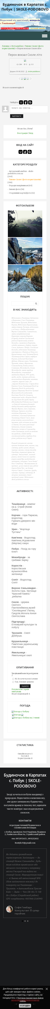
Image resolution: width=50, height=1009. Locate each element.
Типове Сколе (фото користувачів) (25, 179)
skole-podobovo (34, 71)
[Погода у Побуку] (20, 711)
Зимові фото (14, 189)
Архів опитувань (20, 690)
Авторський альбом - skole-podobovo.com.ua (21, 172)
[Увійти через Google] (30, 102)
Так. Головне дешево (24, 682)
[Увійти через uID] (21, 102)
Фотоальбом (17, 46)
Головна (5, 46)
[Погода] (17, 714)
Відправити (16, 116)
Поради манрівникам (18, 185)
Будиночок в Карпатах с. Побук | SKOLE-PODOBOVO (25, 7)
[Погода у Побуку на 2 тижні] (25, 717)
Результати (17, 689)
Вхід (31, 133)
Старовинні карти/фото (20, 193)
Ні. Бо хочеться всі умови (26, 679)
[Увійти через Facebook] (26, 102)
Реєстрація (22, 133)
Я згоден (25, 1006)
